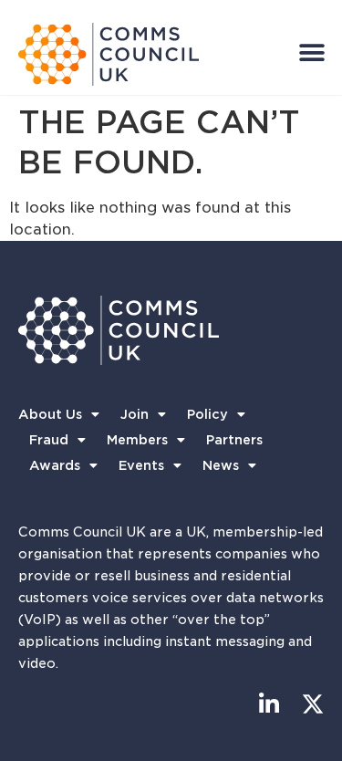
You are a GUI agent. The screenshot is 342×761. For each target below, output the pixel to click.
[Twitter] (312, 704)
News (220, 465)
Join (134, 414)
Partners (234, 440)
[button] (311, 52)
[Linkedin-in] (268, 704)
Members (137, 440)
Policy (207, 414)
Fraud (48, 440)
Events (141, 465)
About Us (50, 414)
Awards (54, 465)
